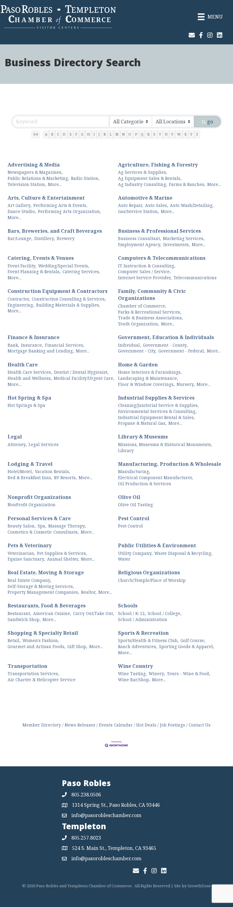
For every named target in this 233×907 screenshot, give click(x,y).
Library (126, 450)
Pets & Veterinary (30, 545)
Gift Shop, (77, 646)
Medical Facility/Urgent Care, (84, 378)
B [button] (52, 134)
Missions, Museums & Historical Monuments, (165, 444)
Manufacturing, (134, 471)
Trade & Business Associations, (150, 318)
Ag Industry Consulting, (142, 184)
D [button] (64, 134)
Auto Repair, (130, 205)
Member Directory (41, 725)
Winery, (157, 673)
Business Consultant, (139, 238)
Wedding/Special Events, (63, 266)
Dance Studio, (22, 211)
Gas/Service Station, (138, 211)
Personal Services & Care (39, 518)
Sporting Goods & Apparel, (186, 646)
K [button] (104, 134)
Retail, (14, 640)
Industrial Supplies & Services (156, 397)
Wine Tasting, (132, 673)
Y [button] (191, 134)
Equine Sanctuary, (26, 559)
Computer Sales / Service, (144, 271)
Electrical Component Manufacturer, (155, 477)
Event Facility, (22, 266)
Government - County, (165, 345)
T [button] (160, 134)
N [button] (123, 134)
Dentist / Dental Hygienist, (81, 372)
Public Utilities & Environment (157, 545)
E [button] (70, 134)
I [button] (94, 134)
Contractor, (19, 299)
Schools (127, 605)
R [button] (148, 134)
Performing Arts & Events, (60, 205)
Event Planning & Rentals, (34, 271)
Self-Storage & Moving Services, (41, 586)
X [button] (185, 134)
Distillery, (44, 238)
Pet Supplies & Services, (62, 553)
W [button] (179, 134)
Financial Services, (64, 345)
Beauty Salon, (22, 526)
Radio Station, (85, 178)
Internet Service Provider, (145, 277)
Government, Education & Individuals (166, 337)
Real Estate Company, (29, 580)
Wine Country (135, 666)
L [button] (111, 134)
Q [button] (142, 134)
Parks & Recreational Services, (149, 312)
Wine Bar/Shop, (134, 679)
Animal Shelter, (63, 559)
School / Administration (142, 619)
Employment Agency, (139, 244)
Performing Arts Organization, (69, 211)
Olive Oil (129, 497)
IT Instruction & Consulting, (146, 266)
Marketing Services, (183, 238)
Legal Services (44, 444)
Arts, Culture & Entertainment (46, 197)
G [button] (82, 134)
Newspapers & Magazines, (35, 172)
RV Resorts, (65, 477)
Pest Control (133, 518)
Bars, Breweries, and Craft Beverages (55, 231)
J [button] (99, 134)
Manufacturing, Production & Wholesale (169, 464)
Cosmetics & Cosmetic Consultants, (43, 532)
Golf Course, (193, 640)
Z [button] (197, 134)
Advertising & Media (34, 164)
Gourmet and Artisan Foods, (37, 646)
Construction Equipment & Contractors (57, 291)
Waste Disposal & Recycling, (183, 553)
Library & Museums (143, 436)
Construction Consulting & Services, (69, 299)
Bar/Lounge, (20, 238)
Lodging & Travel (30, 464)
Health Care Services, (30, 372)
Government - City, (137, 351)
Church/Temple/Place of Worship (152, 580)
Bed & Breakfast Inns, (30, 477)
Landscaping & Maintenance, (148, 378)
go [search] (210, 121)
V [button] (172, 134)
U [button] (166, 134)
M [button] (116, 134)
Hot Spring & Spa (29, 397)
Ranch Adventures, (137, 646)
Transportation (27, 666)
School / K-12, (132, 613)
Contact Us (200, 725)
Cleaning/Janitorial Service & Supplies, (158, 405)
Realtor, (88, 592)
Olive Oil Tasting (135, 504)
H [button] (88, 134)
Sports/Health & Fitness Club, (148, 640)
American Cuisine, (52, 613)
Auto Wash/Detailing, (192, 205)
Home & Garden (138, 364)
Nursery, (186, 384)
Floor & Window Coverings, (146, 384)
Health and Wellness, (30, 378)
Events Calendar (116, 725)
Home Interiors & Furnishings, (150, 372)
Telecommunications (195, 277)
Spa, (42, 526)
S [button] (154, 134)
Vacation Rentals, (52, 471)
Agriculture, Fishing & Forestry (158, 164)
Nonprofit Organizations (39, 497)
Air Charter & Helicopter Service (42, 679)
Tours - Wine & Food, (188, 673)
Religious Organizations (149, 572)
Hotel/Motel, (20, 471)
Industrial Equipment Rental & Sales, (156, 417)
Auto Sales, (156, 205)
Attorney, (17, 444)
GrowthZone (199, 885)
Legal (15, 436)
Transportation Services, (33, 673)
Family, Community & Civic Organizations (152, 294)
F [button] (76, 134)
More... (55, 184)
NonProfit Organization (32, 504)
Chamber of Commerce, (142, 306)
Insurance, (32, 345)
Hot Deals (146, 725)
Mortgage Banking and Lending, (41, 351)
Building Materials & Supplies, (68, 305)
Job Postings (172, 725)
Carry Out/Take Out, (93, 613)
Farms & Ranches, (187, 184)
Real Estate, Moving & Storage (46, 572)
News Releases (80, 725)
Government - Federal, (181, 351)
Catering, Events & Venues (41, 258)
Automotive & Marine (145, 197)
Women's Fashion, (40, 640)
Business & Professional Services (159, 231)
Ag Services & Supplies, (142, 172)
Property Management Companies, (43, 592)
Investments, (176, 244)
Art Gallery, (20, 205)
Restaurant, (19, 613)
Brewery (66, 238)
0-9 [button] (35, 134)
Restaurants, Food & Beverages (47, 605)
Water (124, 559)
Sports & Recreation (143, 633)
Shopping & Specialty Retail (43, 633)
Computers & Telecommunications (161, 258)
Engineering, (21, 305)
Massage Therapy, (67, 526)
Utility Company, (135, 553)
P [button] (136, 134)
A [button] (46, 134)
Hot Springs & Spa (26, 405)
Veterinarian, (21, 553)
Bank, (13, 345)
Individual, (129, 345)
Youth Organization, (138, 324)
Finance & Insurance (33, 337)
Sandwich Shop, (24, 619)
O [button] (129, 134)
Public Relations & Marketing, (38, 178)
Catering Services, (81, 271)
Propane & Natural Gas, (142, 423)
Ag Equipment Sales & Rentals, (149, 178)
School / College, (164, 613)
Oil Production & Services (144, 483)
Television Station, (27, 184)
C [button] (58, 134)
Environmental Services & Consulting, (157, 411)
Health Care (23, 364)
